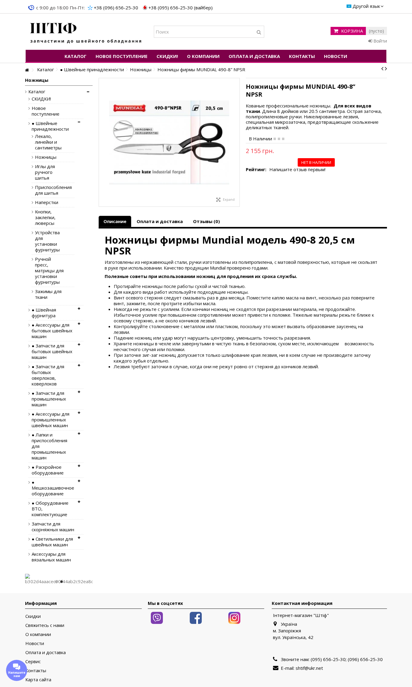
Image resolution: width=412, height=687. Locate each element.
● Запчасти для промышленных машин (49, 398)
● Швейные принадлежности (50, 126)
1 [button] (56, 581)
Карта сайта (38, 679)
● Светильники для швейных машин (52, 542)
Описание (114, 221)
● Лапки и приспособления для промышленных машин (49, 446)
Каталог (36, 91)
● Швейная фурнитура (44, 312)
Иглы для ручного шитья (45, 172)
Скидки (33, 616)
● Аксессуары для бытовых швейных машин (52, 330)
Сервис (33, 661)
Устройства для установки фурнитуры (47, 241)
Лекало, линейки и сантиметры (48, 142)
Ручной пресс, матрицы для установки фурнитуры (49, 270)
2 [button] (61, 581)
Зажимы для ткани (48, 294)
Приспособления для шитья (50, 190)
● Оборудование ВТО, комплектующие (50, 508)
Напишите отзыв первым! (297, 169)
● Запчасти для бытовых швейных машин (52, 351)
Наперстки (46, 202)
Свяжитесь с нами (44, 625)
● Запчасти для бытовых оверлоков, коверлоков (48, 375)
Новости (34, 643)
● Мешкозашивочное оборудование (53, 488)
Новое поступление (45, 111)
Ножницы (45, 157)
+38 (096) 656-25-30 (116, 8)
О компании (38, 634)
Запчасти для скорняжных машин (53, 526)
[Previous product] (382, 68)
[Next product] (386, 68)
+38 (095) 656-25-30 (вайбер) (180, 8)
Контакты (35, 670)
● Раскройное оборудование (48, 470)
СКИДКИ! (41, 99)
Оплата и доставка (160, 221)
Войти (379, 41)
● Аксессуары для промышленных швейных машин (50, 419)
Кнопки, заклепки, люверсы (45, 217)
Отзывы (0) (206, 221)
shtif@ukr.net (309, 668)
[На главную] (27, 70)
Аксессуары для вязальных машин (51, 557)
